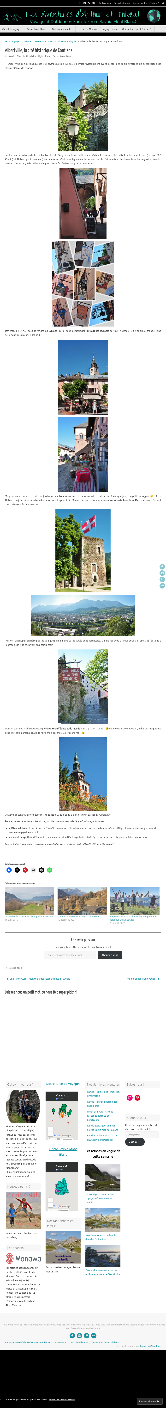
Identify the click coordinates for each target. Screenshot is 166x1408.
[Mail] (93, 3)
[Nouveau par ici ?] (23, 1210)
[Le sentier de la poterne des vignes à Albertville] (29, 901)
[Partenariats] (23, 1258)
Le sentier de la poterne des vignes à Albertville (29, 916)
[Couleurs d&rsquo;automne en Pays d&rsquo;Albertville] (82, 901)
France (27, 41)
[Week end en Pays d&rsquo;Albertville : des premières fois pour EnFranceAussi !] (135, 901)
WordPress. (157, 1346)
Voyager (16, 41)
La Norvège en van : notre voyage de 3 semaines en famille (99, 1198)
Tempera (144, 1346)
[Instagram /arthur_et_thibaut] (84, 3)
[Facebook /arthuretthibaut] (80, 3)
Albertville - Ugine (67, 41)
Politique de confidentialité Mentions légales (28, 1342)
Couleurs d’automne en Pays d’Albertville (79, 916)
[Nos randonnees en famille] (63, 1247)
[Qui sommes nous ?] (23, 1106)
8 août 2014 (14, 56)
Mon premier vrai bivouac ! (142, 978)
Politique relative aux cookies (62, 1399)
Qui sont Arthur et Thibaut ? (146, 3)
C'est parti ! (135, 1141)
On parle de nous (122, 3)
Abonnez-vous (109, 955)
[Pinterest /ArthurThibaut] (89, 3)
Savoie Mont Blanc (44, 41)
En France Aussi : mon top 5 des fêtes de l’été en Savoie (39, 978)
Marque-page (15, 968)
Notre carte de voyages (63, 1084)
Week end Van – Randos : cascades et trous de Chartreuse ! (100, 1116)
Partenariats (105, 3)
